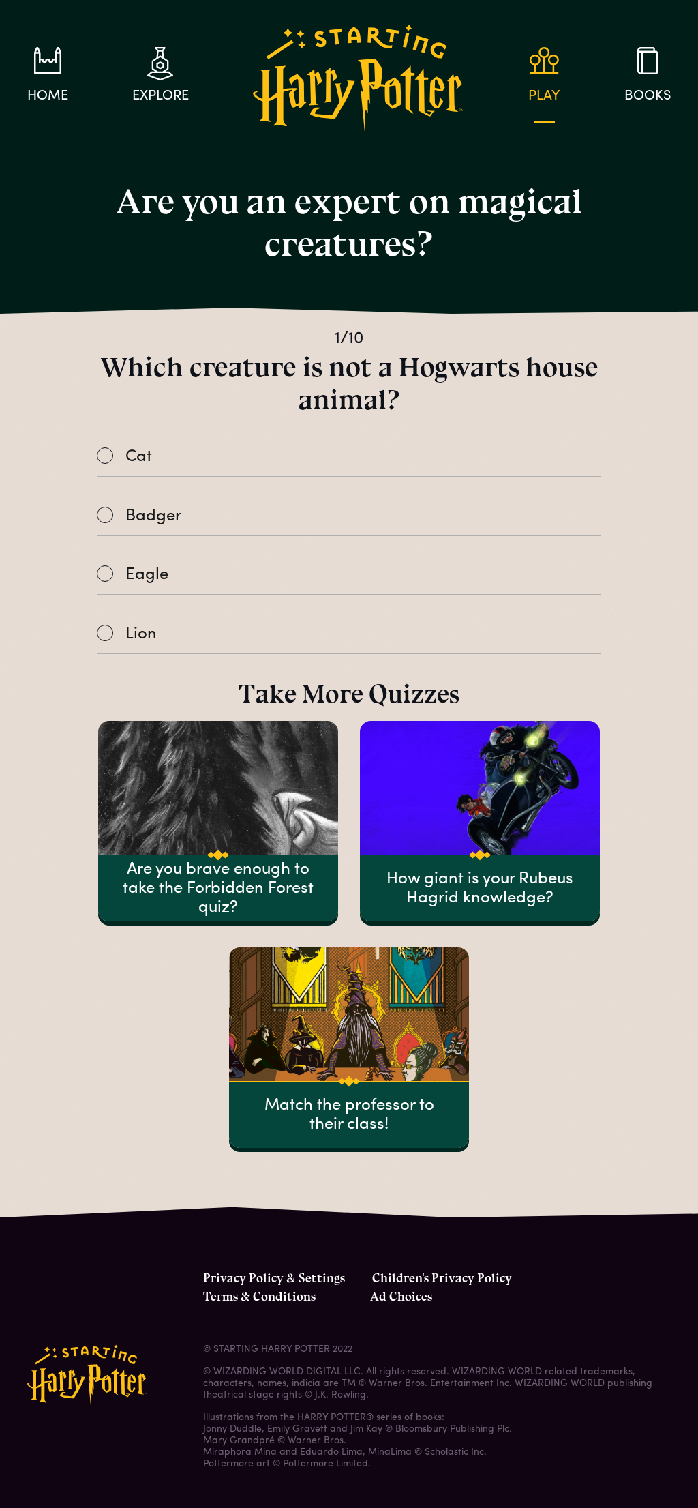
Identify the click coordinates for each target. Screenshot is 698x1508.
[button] (349, 457)
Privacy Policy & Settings (274, 1278)
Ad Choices (401, 1296)
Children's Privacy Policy (442, 1278)
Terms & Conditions (259, 1296)
